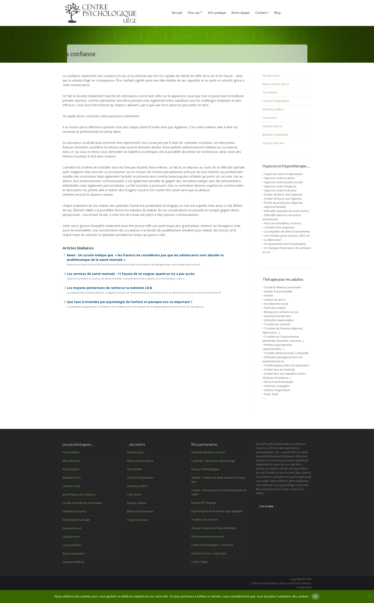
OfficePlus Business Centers (208, 452)
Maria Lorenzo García (276, 84)
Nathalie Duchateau (75, 511)
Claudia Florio (71, 537)
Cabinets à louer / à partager (209, 553)
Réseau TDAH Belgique (205, 469)
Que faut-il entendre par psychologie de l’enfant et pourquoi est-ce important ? (129, 302)
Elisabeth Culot (72, 478)
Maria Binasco (71, 461)
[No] (368, 596)
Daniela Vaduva (272, 126)
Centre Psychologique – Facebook (212, 545)
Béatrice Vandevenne (276, 134)
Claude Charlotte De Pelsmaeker (82, 503)
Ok (316, 596)
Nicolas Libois (271, 75)
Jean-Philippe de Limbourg (79, 494)
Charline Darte (71, 486)
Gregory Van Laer (273, 143)
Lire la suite (266, 506)
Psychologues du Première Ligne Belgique (217, 511)
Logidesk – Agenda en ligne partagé (213, 461)
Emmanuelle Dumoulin (76, 520)
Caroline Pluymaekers (276, 101)
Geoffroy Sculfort (273, 109)
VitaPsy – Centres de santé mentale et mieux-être (218, 480)
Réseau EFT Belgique (203, 503)
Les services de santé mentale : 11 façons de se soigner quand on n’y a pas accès (131, 274)
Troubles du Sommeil (204, 519)
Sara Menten (270, 92)
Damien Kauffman (73, 562)
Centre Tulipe (199, 562)
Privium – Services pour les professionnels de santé (219, 492)
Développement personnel (207, 536)
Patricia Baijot (71, 452)
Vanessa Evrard (72, 528)
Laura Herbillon (72, 545)
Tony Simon (270, 118)
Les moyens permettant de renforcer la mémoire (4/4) (109, 288)
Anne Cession (71, 469)
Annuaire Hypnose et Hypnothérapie (213, 528)
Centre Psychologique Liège (268, 583)
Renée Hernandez (73, 553)
